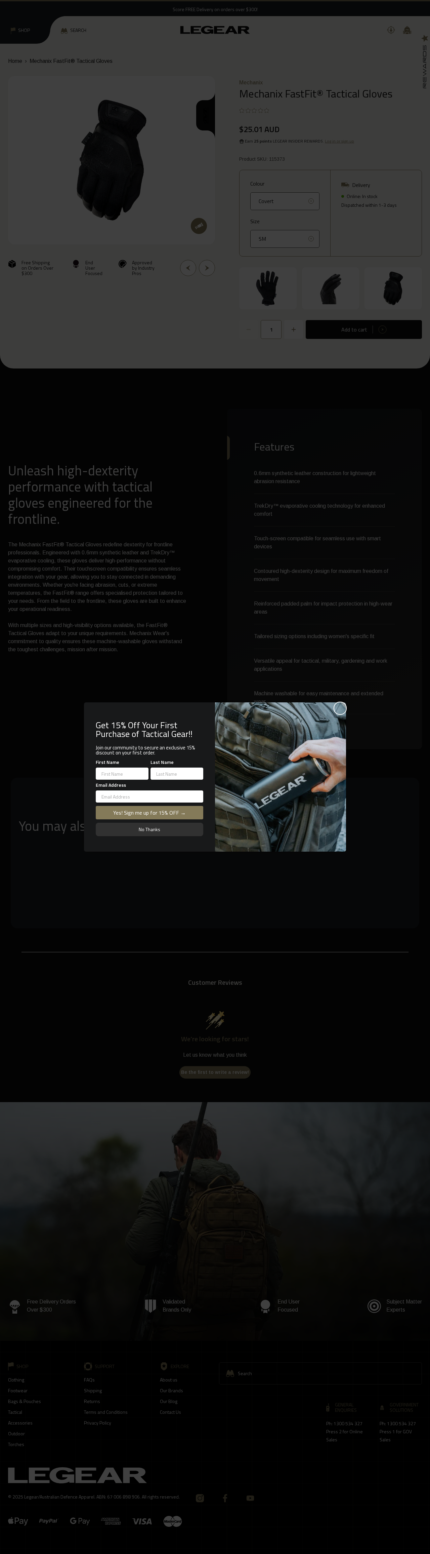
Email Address (111, 784)
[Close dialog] (340, 708)
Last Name (162, 762)
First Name (107, 762)
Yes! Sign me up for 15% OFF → (149, 813)
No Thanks (149, 829)
